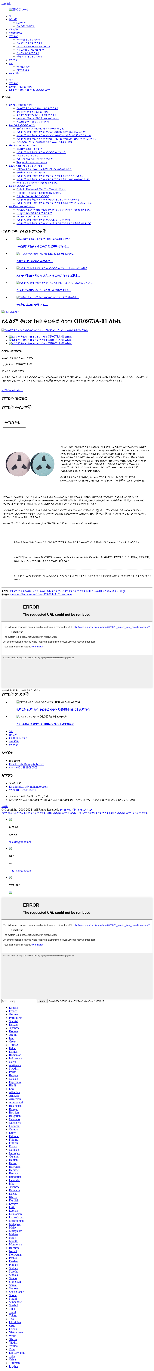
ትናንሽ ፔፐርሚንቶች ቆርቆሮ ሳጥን (36, 115)
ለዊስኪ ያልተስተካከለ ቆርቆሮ (33, 196)
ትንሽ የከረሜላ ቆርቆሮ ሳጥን (32, 111)
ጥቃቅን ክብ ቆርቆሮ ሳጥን (31, 172)
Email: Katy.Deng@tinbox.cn (26, 764)
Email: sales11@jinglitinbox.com (28, 786)
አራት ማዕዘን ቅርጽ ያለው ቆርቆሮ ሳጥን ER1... (48, 275)
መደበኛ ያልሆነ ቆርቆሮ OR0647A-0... (43, 246)
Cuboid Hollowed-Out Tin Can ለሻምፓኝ (41, 189)
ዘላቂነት (13, 59)
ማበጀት (13, 29)
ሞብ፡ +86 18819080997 (23, 790)
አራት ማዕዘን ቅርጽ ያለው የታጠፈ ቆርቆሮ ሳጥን (43, 219)
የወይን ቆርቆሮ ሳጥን (28, 53)
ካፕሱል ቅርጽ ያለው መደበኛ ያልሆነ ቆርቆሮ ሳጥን (44, 169)
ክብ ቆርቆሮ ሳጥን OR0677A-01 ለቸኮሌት (45, 724)
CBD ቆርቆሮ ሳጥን (57, 813)
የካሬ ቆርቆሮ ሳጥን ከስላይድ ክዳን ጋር (37, 182)
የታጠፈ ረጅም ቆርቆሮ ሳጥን (32, 216)
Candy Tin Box (77, 813)
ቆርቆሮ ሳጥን (139, 813)
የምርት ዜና (23, 70)
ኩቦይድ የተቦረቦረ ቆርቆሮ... (35, 261)
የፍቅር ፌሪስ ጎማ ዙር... (32, 305)
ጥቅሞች (14, 741)
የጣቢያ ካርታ (85, 809)
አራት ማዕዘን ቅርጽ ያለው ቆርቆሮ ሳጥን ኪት (41, 152)
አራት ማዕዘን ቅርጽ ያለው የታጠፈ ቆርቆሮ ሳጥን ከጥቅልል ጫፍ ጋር (54, 223)
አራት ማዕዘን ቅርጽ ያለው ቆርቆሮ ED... (44, 290)
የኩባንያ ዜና (23, 66)
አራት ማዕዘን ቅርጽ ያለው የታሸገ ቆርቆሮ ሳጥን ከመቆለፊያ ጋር (51, 131)
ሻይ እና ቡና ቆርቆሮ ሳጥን (31, 49)
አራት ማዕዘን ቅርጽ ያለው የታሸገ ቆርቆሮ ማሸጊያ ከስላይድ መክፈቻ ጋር (56, 138)
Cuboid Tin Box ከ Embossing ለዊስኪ (39, 192)
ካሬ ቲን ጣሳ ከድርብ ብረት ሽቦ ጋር (35, 158)
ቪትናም (21, 22)
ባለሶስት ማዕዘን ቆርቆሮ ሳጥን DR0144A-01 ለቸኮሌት (41, 594)
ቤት (11, 15)
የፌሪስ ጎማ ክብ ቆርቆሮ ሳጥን (33, 121)
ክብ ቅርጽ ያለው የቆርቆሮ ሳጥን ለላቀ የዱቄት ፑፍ (44, 142)
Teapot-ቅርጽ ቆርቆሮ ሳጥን (32, 162)
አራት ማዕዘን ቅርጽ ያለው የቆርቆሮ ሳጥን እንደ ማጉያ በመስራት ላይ (54, 202)
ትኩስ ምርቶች (68, 809)
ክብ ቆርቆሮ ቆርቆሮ (27, 155)
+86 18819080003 (20, 870)
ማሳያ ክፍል (15, 32)
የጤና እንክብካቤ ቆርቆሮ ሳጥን (33, 46)
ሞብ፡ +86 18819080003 (23, 767)
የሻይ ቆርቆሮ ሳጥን (121, 813)
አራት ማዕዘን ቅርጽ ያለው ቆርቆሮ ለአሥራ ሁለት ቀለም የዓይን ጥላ (54, 135)
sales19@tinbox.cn (20, 841)
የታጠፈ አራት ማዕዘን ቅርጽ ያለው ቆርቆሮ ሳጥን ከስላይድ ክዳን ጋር (54, 209)
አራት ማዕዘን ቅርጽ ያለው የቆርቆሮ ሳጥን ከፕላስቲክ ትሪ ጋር (50, 175)
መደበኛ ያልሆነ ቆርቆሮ (29, 148)
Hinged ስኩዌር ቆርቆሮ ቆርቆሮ (34, 213)
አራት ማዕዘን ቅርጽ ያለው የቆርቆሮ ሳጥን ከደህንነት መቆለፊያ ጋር (53, 179)
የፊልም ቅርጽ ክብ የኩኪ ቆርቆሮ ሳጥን (30, 90)
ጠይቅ (5, 806)
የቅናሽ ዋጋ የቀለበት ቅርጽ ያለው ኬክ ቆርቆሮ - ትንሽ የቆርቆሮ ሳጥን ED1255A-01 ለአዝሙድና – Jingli (67, 591)
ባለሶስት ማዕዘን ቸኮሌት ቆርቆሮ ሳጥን (38, 118)
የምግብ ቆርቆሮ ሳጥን (28, 39)
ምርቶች (13, 36)
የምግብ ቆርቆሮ (10, 813)
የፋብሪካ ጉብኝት (26, 26)
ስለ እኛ (13, 19)
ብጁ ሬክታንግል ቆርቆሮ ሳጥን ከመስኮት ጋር (40, 128)
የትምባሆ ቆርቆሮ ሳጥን (29, 56)
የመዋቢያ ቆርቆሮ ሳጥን (29, 43)
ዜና (11, 63)
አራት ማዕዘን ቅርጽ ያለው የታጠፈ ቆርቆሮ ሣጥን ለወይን (48, 199)
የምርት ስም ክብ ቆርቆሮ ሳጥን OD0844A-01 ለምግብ (53, 709)
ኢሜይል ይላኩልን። (12, 390)
